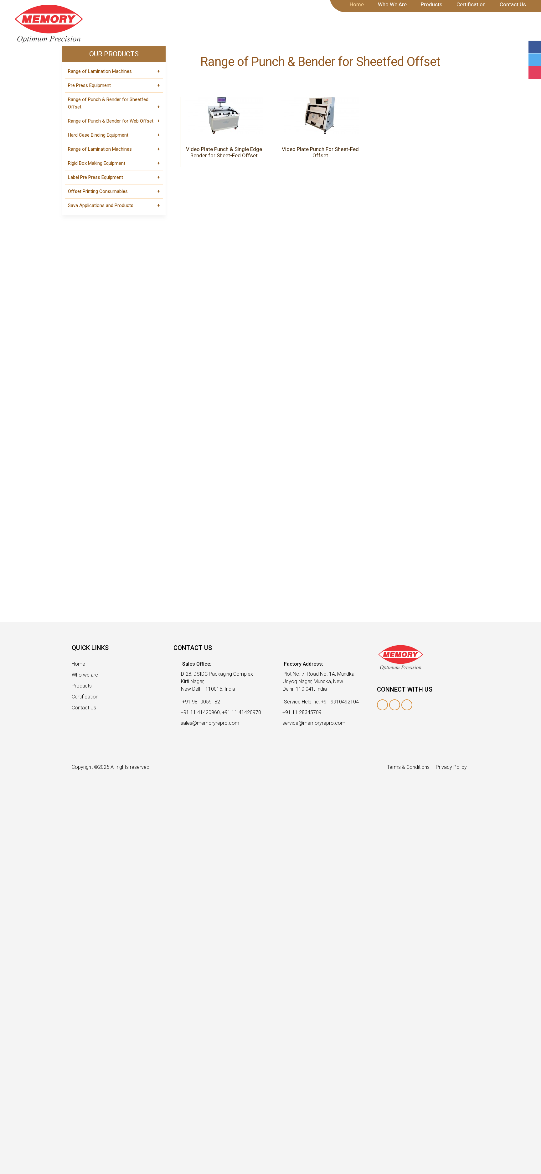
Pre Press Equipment (89, 85)
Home (78, 664)
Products (82, 686)
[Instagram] (534, 72)
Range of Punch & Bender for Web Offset (110, 121)
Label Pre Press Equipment (95, 177)
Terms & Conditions (408, 767)
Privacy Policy (451, 767)
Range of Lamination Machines (100, 71)
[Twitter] (534, 59)
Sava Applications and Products (100, 205)
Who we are (85, 675)
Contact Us (84, 708)
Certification (85, 697)
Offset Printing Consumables (98, 191)
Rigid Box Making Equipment (96, 163)
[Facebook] (534, 47)
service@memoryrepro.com (313, 723)
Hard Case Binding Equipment (98, 135)
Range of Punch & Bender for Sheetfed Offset (108, 103)
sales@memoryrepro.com (210, 723)
